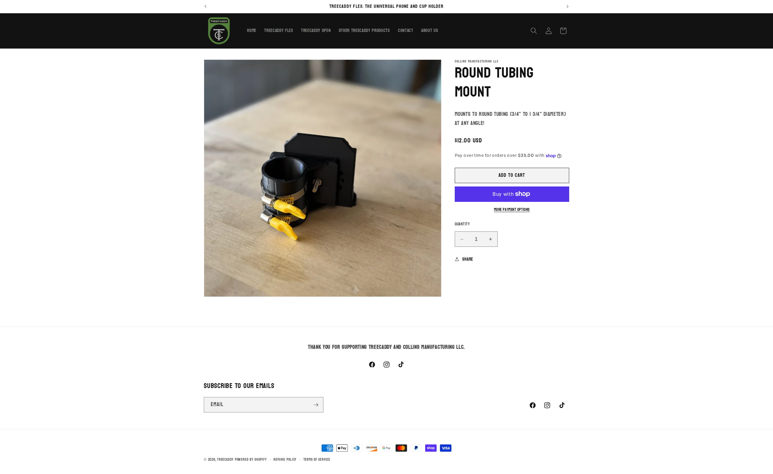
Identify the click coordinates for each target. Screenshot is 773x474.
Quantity (462, 224)
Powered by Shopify (251, 459)
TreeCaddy (225, 459)
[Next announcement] (567, 6)
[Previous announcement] (205, 6)
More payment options (512, 210)
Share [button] (467, 259)
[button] (534, 31)
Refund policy (285, 460)
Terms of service (316, 460)
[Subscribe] (316, 405)
